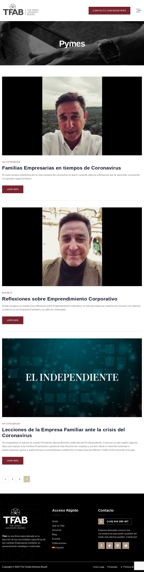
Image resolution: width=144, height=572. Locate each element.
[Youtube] (125, 545)
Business (7, 293)
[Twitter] (109, 545)
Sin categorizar (11, 162)
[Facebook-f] (101, 545)
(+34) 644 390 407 (118, 521)
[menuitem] (73, 548)
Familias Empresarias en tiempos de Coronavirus (61, 168)
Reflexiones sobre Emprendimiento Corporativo (59, 298)
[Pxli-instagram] (117, 545)
